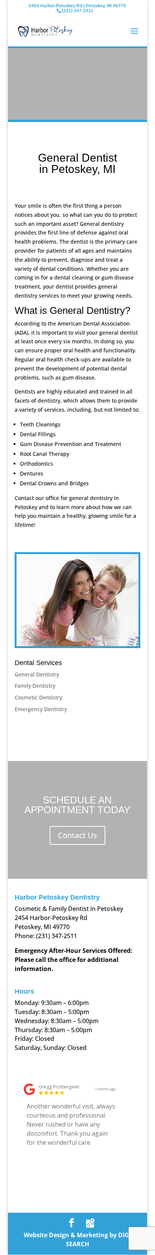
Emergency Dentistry (41, 709)
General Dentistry (37, 674)
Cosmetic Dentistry (38, 697)
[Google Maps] (90, 1223)
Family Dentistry (35, 685)
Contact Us (77, 835)
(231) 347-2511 (56, 936)
